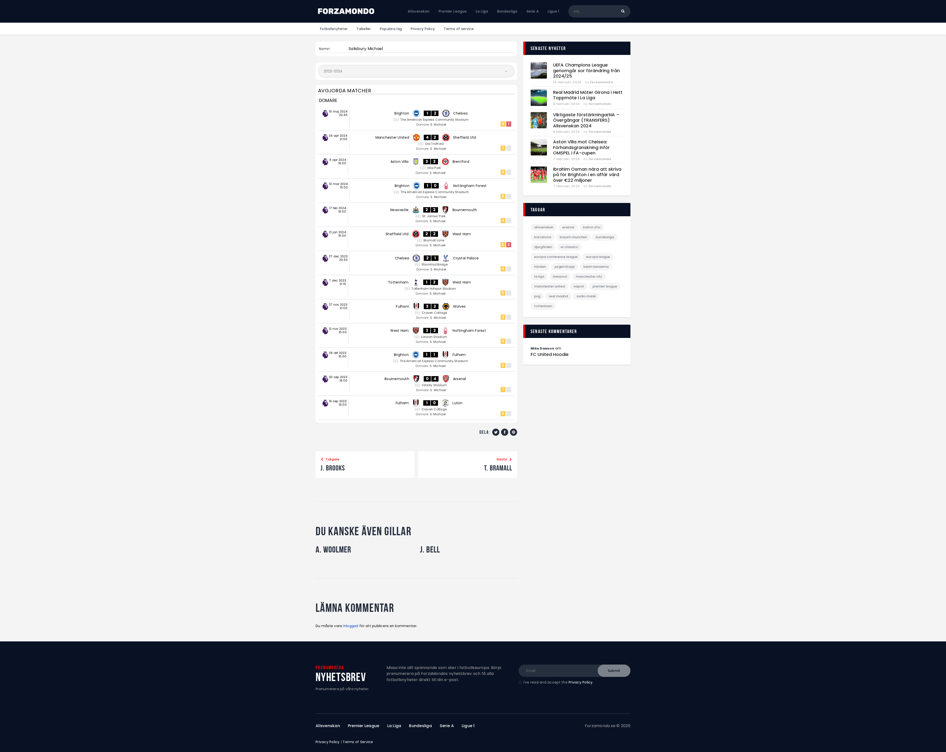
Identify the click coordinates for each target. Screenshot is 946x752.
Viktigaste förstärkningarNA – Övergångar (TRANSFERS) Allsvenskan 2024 (586, 120)
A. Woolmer (333, 549)
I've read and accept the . (558, 682)
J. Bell (430, 549)
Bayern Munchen (573, 237)
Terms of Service (358, 741)
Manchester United (549, 286)
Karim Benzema (595, 266)
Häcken (540, 266)
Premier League (604, 286)
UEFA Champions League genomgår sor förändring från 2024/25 (586, 70)
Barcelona (542, 237)
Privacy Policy (581, 682)
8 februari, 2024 (566, 103)
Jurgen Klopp (565, 266)
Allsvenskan (543, 227)
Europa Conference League (555, 256)
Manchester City (589, 276)
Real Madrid (558, 296)
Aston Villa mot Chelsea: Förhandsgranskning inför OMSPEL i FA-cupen (581, 147)
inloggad (350, 625)
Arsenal (568, 227)
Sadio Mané (586, 296)
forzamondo (601, 82)
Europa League (598, 256)
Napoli (579, 286)
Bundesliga (605, 237)
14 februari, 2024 (567, 82)
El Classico (569, 247)
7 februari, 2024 (566, 159)
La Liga (539, 276)
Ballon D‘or (592, 227)
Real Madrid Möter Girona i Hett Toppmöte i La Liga (588, 95)
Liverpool (560, 276)
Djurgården (543, 247)
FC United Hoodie (550, 354)
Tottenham (543, 306)
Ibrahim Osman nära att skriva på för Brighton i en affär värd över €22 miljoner (587, 175)
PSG (537, 296)
